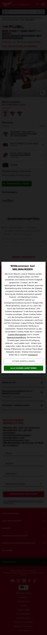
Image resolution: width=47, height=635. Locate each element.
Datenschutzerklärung (16, 337)
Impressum (33, 355)
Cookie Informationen (17, 335)
